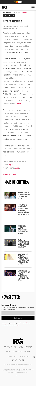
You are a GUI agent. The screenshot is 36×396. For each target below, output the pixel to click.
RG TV (8, 352)
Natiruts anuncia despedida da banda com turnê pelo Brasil (24, 195)
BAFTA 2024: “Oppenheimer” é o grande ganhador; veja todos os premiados (23, 244)
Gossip (14, 352)
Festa (20, 352)
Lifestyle (28, 347)
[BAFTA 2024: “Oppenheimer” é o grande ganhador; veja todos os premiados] (10, 245)
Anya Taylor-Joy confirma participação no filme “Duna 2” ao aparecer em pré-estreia (23, 259)
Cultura (24, 12)
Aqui (17, 168)
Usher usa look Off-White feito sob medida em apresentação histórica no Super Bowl (24, 275)
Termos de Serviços (14, 325)
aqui (19, 103)
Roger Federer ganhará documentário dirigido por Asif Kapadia (23, 230)
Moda (21, 347)
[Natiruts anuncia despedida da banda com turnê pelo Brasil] (10, 198)
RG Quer (27, 352)
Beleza (7, 347)
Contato (9, 356)
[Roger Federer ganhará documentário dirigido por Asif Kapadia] (10, 231)
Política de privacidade (21, 356)
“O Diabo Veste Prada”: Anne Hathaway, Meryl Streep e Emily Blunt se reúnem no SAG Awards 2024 (24, 209)
